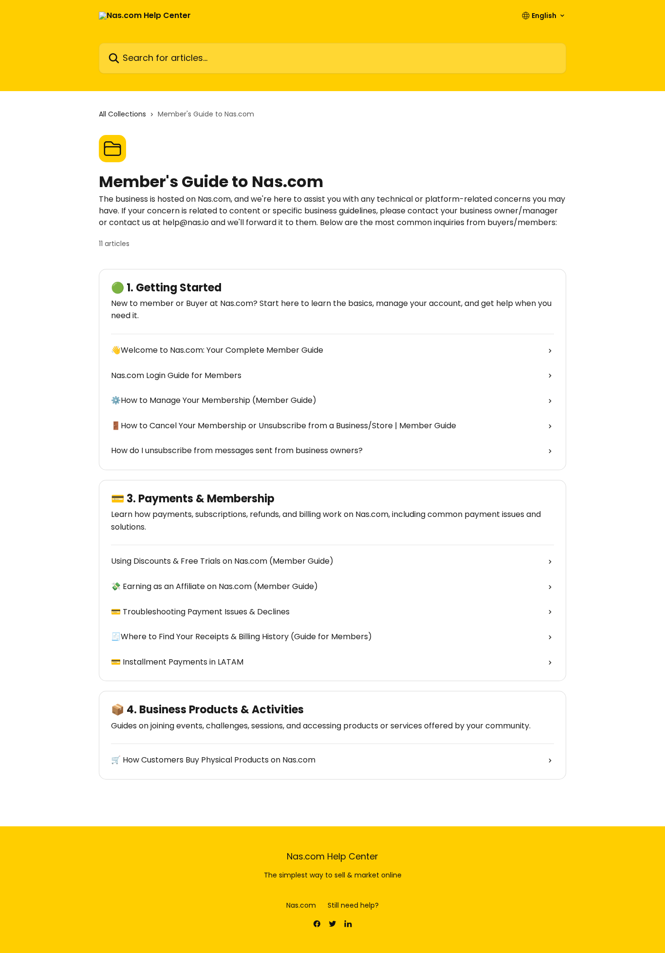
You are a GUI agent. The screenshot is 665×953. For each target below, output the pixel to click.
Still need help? (353, 905)
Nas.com (301, 905)
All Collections (122, 114)
